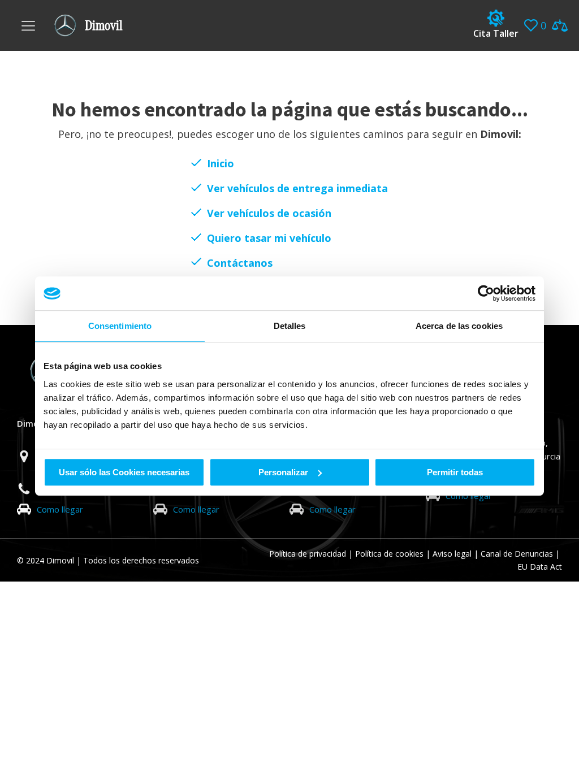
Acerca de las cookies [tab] (459, 326)
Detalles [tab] (290, 326)
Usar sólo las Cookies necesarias (124, 472)
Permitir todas (455, 472)
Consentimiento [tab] (120, 326)
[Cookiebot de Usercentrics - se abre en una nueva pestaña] (486, 293)
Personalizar (283, 472)
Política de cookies (389, 553)
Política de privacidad (307, 553)
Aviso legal (452, 553)
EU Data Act (539, 566)
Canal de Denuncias (517, 553)
